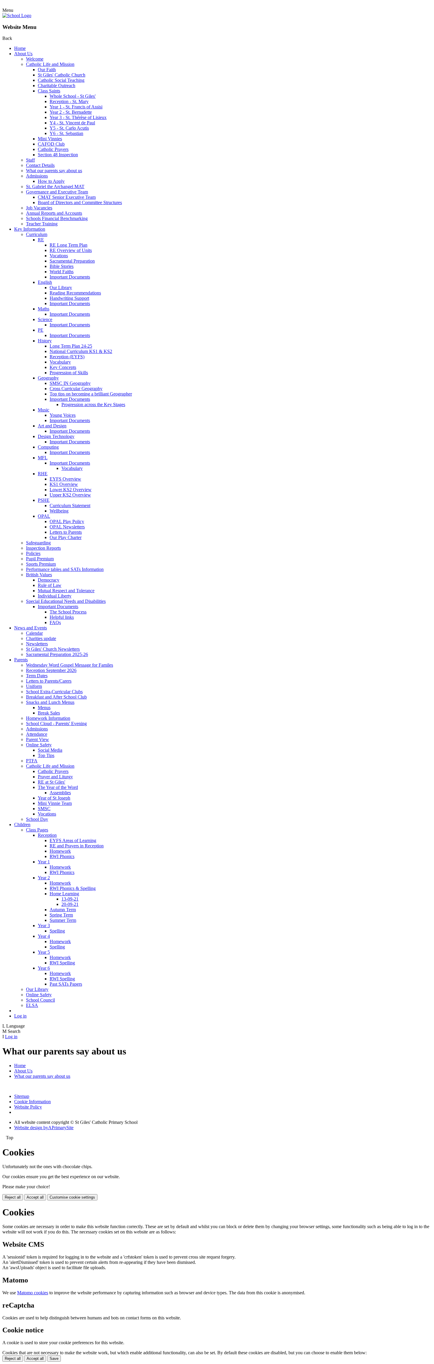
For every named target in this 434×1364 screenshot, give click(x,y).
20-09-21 (70, 904)
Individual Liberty (54, 595)
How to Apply (51, 181)
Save (54, 1358)
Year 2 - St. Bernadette (71, 112)
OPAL (44, 516)
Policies (33, 553)
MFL (43, 457)
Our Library (61, 287)
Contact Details (40, 165)
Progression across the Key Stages (93, 404)
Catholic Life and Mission (50, 64)
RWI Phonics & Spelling (73, 888)
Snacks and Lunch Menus (50, 702)
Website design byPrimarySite (44, 1127)
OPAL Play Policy (67, 521)
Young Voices (63, 415)
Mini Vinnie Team (55, 803)
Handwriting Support (69, 298)
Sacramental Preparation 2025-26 (57, 654)
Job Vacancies (39, 207)
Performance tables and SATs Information (65, 569)
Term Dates (37, 675)
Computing (48, 447)
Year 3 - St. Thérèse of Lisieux (78, 117)
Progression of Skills (69, 372)
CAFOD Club (51, 144)
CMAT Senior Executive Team (67, 197)
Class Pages (37, 829)
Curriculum (36, 234)
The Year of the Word (58, 787)
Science (45, 319)
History (45, 340)
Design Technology (56, 436)
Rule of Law (49, 585)
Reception (47, 835)
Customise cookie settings (72, 1197)
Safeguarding (38, 542)
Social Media (50, 750)
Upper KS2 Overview (70, 494)
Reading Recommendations (75, 292)
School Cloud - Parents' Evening (56, 723)
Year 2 (44, 877)
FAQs (55, 622)
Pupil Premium (40, 558)
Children (22, 824)
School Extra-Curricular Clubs (54, 691)
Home (20, 48)
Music (43, 409)
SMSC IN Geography (70, 383)
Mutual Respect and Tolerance (66, 590)
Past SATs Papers (66, 984)
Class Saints (49, 90)
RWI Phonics (62, 856)
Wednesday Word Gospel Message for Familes (69, 665)
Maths (43, 308)
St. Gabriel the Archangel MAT (55, 186)
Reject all (13, 1197)
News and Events (30, 627)
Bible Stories (62, 266)
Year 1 (44, 861)
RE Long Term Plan (68, 245)
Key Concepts (63, 367)
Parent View (37, 739)
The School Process (68, 611)
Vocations (59, 255)
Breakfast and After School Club (56, 696)
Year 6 (44, 968)
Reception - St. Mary (69, 101)
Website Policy (28, 1106)
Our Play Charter (65, 537)
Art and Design (52, 425)
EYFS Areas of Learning (73, 840)
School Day (37, 819)
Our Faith (47, 69)
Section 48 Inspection (58, 154)
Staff (30, 159)
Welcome (34, 58)
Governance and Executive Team (57, 191)
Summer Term (63, 920)
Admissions (37, 175)
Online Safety (39, 744)
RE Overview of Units (71, 250)
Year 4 (44, 936)
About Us (23, 53)
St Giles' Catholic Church (61, 74)
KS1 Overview (64, 484)
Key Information (29, 229)
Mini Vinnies (50, 138)
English (45, 282)
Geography (48, 377)
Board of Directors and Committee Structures (80, 202)
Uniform (34, 686)
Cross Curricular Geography (76, 388)
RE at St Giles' (51, 781)
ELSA (32, 1005)
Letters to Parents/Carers (48, 680)
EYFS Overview (65, 478)
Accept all (35, 1197)
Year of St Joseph (54, 797)
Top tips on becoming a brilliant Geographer (91, 393)
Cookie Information (32, 1101)
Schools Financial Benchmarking (57, 218)
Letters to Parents (66, 532)
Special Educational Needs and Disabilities (66, 601)
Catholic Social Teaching (61, 80)
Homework (60, 851)
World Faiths (62, 271)
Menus (44, 707)
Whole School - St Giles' (73, 96)
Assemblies (60, 792)
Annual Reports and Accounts (54, 213)
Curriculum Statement (70, 505)
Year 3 (44, 925)
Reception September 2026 (51, 670)
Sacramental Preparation (72, 260)
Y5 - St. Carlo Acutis (69, 128)
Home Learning (64, 893)
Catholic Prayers (53, 149)
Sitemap (21, 1096)
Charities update (41, 638)
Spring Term (61, 914)
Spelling (57, 930)
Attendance (36, 734)
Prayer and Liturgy (55, 776)
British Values (39, 574)
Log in (20, 1015)
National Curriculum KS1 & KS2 (81, 351)
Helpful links (62, 617)
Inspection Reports (43, 548)
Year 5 (44, 952)
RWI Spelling (62, 962)
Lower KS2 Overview (71, 489)
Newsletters (37, 643)
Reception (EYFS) (67, 356)
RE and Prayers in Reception (77, 845)
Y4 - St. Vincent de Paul (72, 122)
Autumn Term (63, 909)
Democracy (48, 579)
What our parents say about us (54, 170)
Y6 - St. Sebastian (66, 133)
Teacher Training (42, 223)
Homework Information (48, 718)
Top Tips (46, 755)
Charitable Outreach (56, 85)
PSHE (44, 500)
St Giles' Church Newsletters (53, 649)
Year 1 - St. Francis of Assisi (76, 106)
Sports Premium (41, 564)
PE (40, 330)
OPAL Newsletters (67, 526)
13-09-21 (70, 898)
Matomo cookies (32, 1292)
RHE (43, 473)
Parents (21, 659)
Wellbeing (59, 510)
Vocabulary (60, 361)
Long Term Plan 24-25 (71, 346)
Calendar (34, 633)
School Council (40, 999)
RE (41, 239)
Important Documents (70, 276)
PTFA (31, 760)
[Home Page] (16, 15)
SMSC (44, 808)
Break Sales (49, 712)
